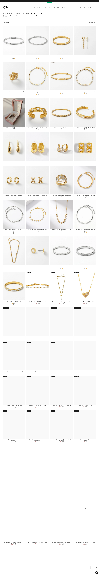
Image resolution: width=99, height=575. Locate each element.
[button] (34, 7)
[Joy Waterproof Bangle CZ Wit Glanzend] (85, 250)
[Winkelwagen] (96, 7)
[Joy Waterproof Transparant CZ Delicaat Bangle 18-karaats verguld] (61, 76)
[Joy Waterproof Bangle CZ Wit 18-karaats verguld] (14, 286)
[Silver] (13, 58)
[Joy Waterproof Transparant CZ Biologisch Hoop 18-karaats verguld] (85, 458)
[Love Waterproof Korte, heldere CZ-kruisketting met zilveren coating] (37, 527)
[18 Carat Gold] (14, 58)
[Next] (95, 0)
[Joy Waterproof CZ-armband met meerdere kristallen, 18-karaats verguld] (37, 214)
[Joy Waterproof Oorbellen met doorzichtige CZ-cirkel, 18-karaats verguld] (37, 250)
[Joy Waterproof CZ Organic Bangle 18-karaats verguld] (61, 112)
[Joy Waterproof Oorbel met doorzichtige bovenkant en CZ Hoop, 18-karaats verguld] (61, 424)
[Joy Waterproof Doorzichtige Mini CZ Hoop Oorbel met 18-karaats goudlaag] (85, 424)
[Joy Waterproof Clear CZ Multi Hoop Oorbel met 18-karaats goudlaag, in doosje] (14, 112)
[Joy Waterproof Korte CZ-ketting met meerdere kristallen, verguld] (61, 214)
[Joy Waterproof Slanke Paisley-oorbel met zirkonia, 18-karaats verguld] (14, 146)
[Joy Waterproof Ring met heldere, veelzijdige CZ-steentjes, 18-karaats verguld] (61, 180)
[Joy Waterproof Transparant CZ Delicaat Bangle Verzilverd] (14, 40)
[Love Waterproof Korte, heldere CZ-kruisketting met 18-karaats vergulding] (37, 390)
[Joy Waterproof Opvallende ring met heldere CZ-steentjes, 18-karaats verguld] (85, 321)
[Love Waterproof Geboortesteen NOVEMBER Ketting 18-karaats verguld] (61, 458)
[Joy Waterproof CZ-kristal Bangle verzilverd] (61, 250)
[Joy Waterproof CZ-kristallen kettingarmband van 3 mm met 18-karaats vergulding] (37, 286)
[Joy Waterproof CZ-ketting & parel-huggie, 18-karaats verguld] (85, 40)
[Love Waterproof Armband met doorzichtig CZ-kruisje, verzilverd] (61, 390)
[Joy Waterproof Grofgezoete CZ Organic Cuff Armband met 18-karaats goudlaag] (37, 112)
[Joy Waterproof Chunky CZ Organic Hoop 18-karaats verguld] (85, 146)
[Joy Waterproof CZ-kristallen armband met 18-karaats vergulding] (85, 76)
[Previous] (3, 0)
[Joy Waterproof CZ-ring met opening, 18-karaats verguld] (14, 321)
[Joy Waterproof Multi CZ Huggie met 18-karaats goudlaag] (61, 146)
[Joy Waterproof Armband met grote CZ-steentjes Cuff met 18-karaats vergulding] (85, 112)
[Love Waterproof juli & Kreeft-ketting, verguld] (37, 458)
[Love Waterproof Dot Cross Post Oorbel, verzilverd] (85, 390)
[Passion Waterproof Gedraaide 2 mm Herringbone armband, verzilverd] (14, 214)
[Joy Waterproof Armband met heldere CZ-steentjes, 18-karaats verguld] (61, 355)
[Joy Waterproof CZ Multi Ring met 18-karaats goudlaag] (61, 321)
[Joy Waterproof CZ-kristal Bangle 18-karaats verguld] (61, 40)
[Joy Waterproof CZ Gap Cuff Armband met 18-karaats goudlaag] (14, 355)
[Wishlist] (96, 572)
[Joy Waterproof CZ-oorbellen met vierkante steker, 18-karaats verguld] (14, 458)
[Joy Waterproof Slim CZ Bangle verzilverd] (37, 40)
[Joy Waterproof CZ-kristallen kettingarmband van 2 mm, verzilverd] (85, 214)
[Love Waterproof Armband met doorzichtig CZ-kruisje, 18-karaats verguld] (85, 527)
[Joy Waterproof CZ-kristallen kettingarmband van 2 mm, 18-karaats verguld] (37, 76)
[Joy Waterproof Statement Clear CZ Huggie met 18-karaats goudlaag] (37, 321)
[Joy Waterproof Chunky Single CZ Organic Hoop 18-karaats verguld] (37, 146)
